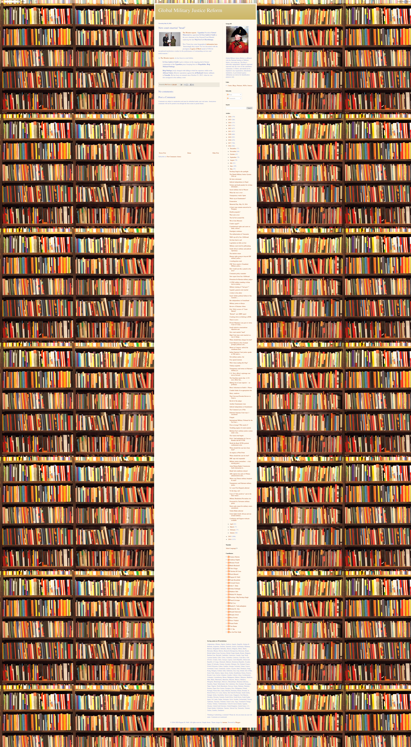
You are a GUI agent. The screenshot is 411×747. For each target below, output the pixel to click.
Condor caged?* (234, 224)
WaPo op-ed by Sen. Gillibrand (239, 237)
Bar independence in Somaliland (239, 300)
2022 (230, 128)
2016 (230, 146)
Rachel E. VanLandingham (238, 606)
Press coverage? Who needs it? (239, 425)
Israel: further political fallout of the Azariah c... (241, 297)
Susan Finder (234, 623)
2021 (230, 131)
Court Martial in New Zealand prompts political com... (239, 344)
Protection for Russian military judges (241, 279)
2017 (230, 143)
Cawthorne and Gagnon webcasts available (239, 519)
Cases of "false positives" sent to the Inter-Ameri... (240, 495)
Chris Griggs (234, 568)
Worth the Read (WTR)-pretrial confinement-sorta (239, 444)
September (233, 157)
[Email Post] (181, 84)
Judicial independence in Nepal (239, 182)
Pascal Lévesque (235, 600)
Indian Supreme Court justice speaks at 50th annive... (241, 353)
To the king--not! (235, 491)
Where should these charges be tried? (241, 340)
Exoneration (233, 201)
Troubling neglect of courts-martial (240, 428)
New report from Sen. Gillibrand (240, 276)
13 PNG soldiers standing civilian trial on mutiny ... (240, 283)
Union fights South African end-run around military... (240, 515)
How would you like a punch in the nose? (240, 270)
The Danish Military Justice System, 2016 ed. (241, 175)
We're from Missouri (236, 221)
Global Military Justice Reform (190, 10)
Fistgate (232, 417)
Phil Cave (233, 603)
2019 (230, 137)
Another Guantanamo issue (238, 404)
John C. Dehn (234, 586)
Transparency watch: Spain (238, 195)
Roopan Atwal (234, 615)
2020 (230, 134)
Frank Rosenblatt (235, 580)
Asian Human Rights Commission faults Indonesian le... (240, 467)
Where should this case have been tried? (240, 449)
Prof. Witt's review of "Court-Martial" (239, 310)
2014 (230, 539)
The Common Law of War (238, 410)
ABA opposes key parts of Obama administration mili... (240, 475)
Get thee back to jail (236, 240)
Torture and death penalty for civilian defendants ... (241, 186)
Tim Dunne (233, 626)
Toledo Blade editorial (236, 511)
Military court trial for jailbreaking (240, 246)
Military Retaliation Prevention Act (240, 498)
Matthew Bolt (234, 592)
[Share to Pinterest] (193, 85)
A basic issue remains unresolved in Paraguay (240, 208)
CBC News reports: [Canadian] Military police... (239, 265)
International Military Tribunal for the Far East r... (241, 421)
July (231, 163)
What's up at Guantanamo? (238, 198)
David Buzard (234, 574)
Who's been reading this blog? (239, 363)
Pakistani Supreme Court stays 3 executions (239, 413)
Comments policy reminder (238, 273)
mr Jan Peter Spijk (235, 632)
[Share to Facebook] (191, 85)
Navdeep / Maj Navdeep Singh (239, 597)
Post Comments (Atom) (174, 157)
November (233, 151)
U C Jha (232, 629)
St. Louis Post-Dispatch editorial (239, 488)
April (232, 524)
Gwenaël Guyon (235, 583)
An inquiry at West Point (237, 453)
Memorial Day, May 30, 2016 (239, 204)
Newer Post (162, 153)
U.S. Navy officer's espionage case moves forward (240, 374)
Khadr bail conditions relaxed (238, 471)
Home (189, 153)
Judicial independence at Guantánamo (241, 407)
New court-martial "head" (237, 332)
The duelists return (235, 253)
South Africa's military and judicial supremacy (240, 250)
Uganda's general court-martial (239, 290)
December (233, 148)
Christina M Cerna (235, 571)
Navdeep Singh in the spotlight (239, 171)
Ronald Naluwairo (235, 612)
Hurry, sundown (234, 393)
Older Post (215, 153)
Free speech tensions (236, 360)
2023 (230, 125)
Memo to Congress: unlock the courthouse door (239, 348)
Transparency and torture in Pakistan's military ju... (241, 369)
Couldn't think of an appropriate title (241, 390)
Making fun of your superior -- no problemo (240, 383)
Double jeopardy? (235, 212)
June (231, 166)
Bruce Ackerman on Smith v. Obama (241, 387)
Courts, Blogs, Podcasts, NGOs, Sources (240, 85)
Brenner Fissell (234, 563)
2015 (230, 536)
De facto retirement (235, 179)
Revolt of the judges (236, 401)
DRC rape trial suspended (237, 458)
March (232, 527)
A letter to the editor (236, 293)
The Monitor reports (189, 32)
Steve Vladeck (234, 620)
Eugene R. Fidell (235, 577)
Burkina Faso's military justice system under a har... (241, 432)
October (232, 154)
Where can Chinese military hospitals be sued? (241, 479)
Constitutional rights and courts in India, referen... (240, 227)
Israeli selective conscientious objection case (238, 328)
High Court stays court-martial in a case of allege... (240, 336)
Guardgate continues (236, 231)
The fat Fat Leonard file (237, 218)
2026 (230, 117)
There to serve (234, 320)
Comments (231, 98)
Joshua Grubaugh (235, 589)
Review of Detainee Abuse (238, 306)
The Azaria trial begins (236, 436)
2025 (230, 120)
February (233, 530)
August (232, 160)
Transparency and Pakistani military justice (240, 484)
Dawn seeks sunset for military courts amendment (241, 507)
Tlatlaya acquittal (235, 366)
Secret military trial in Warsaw (239, 190)
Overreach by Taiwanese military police (240, 502)
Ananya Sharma (235, 557)
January (232, 533)
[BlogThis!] (187, 85)
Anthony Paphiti (235, 560)
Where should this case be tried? (239, 456)
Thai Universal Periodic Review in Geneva (240, 397)
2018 (230, 140)
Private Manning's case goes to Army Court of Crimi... (241, 324)
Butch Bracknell (235, 566)
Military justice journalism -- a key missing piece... (240, 462)
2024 (230, 123)
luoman (225, 722)
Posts (230, 95)
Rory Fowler (234, 618)
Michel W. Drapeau (236, 594)
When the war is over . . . (237, 193)
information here (211, 44)
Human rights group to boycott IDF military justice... (240, 257)
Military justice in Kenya (237, 303)
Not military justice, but (237, 357)
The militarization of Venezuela (239, 234)
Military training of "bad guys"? (239, 287)
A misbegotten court (236, 261)
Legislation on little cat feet (238, 243)
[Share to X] (189, 85)
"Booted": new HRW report (238, 314)
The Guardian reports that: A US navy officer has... (239, 379)
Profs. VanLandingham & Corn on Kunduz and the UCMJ (240, 439)
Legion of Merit (195, 49)
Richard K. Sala (235, 609)
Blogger (237, 722)
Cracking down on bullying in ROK (240, 317)
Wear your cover (235, 215)
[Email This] (185, 85)
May (231, 169)
